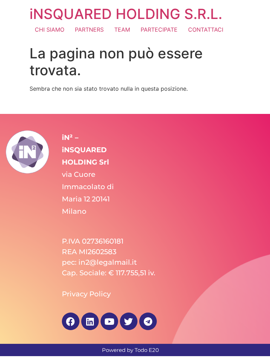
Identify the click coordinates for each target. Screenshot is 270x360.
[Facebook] (70, 321)
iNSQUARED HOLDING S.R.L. (126, 13)
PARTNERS (89, 29)
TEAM (122, 29)
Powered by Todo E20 (130, 350)
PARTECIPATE (159, 29)
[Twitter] (128, 321)
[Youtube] (109, 321)
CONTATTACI (205, 29)
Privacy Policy (86, 294)
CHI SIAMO (49, 29)
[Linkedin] (90, 321)
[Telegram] (148, 321)
